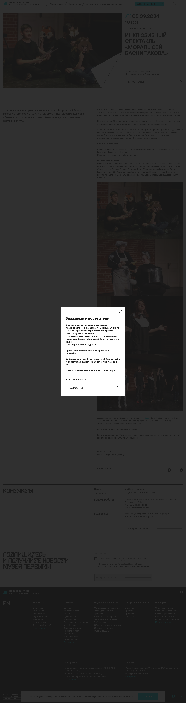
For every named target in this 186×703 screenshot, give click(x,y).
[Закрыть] (120, 311)
